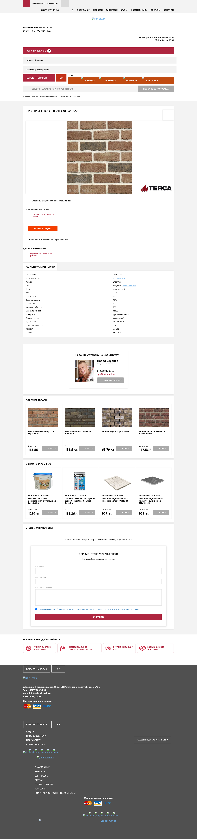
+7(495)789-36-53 (37, 690)
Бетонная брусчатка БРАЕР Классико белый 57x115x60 (115, 500)
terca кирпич (119, 278)
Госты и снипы (139, 10)
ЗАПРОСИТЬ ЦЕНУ (42, 228)
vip (61, 77)
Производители (36, 735)
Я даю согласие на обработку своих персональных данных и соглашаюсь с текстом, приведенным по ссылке (88, 609)
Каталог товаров (36, 668)
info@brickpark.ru (41, 693)
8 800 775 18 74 (50, 10)
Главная (26, 96)
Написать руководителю (37, 69)
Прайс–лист (33, 740)
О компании (83, 10)
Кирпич (35, 96)
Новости (98, 10)
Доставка (155, 10)
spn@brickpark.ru (106, 374)
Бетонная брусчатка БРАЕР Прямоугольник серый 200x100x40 (152, 501)
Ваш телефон (40, 577)
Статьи (124, 10)
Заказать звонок (112, 380)
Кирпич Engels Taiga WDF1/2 (115, 431)
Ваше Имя (39, 566)
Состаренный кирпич (48, 96)
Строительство (35, 744)
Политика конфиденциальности (55, 792)
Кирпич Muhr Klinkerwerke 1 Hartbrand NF (152, 432)
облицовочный (129, 285)
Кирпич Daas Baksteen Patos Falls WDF (78, 432)
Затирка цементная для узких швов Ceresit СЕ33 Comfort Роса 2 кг (80, 501)
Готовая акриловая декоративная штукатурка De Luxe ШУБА (42, 501)
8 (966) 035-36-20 (105, 370)
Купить (52, 448)
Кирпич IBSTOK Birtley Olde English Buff (41, 432)
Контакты (169, 10)
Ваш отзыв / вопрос (43, 588)
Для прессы (112, 10)
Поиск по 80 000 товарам (156, 89)
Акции (30, 731)
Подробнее (43, 424)
